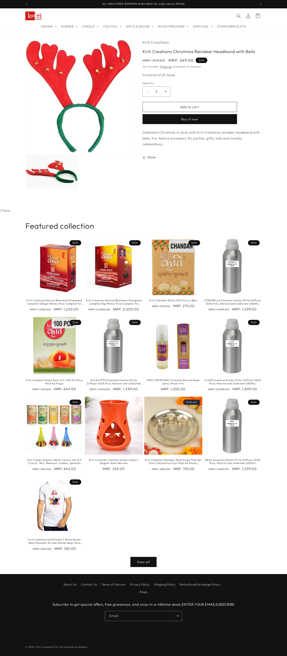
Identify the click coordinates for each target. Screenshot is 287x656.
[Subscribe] (177, 616)
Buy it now (189, 119)
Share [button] (151, 157)
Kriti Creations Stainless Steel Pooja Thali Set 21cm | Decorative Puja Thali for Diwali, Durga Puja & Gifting (173, 461)
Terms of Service (113, 584)
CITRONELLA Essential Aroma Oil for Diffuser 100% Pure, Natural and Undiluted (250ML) (232, 302)
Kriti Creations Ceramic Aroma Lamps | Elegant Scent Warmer (113, 461)
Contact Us (89, 584)
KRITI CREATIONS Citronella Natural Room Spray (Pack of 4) (173, 382)
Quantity (148, 83)
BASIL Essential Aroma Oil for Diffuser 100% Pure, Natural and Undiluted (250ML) (232, 461)
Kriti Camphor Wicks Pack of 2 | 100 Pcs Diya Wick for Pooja (54, 382)
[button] (48, 26)
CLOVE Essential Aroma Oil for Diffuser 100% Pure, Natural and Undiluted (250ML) (232, 382)
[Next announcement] (260, 4)
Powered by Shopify (75, 646)
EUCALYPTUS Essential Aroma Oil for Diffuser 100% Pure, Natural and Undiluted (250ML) (114, 382)
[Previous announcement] (26, 4)
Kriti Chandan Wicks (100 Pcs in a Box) (173, 300)
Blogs (143, 592)
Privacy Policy (140, 584)
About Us (70, 584)
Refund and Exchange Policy (200, 584)
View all (143, 562)
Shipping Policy (165, 584)
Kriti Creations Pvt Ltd (49, 646)
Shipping (165, 66)
